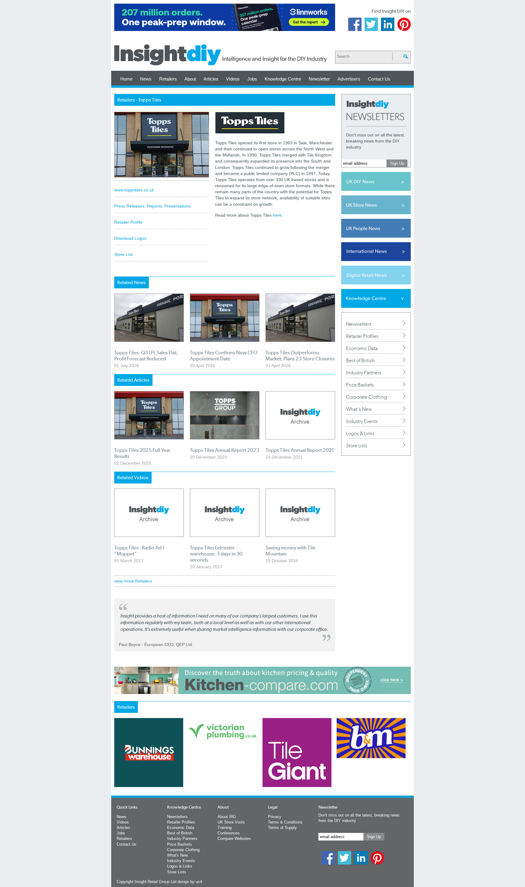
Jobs (252, 78)
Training (225, 827)
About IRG (227, 816)
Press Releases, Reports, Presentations (152, 206)
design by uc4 (189, 881)
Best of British (360, 360)
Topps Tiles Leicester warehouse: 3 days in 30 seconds (216, 554)
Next (287, 768)
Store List (123, 254)
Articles (211, 78)
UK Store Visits (231, 822)
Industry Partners (363, 373)
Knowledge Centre (283, 78)
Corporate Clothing (366, 397)
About (190, 78)
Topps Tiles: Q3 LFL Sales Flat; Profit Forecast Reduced (146, 355)
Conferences (229, 833)
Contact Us (379, 78)
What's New (359, 409)
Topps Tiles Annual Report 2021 (300, 450)
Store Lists (356, 445)
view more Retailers (133, 581)
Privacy (274, 816)
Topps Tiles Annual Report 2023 (224, 450)
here (277, 215)
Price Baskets (360, 385)
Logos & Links (360, 433)
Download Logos (130, 238)
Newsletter (319, 78)
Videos (233, 78)
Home (126, 78)
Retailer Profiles (362, 336)
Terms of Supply (282, 827)
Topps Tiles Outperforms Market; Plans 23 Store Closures (300, 355)
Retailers (168, 78)
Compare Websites (234, 838)
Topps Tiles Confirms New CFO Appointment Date (223, 355)
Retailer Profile (128, 222)
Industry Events (362, 421)
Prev (117, 768)
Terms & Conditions (285, 822)
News (146, 78)
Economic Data (362, 348)
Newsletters (359, 324)
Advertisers (349, 78)
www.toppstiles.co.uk (134, 189)
